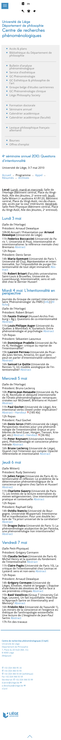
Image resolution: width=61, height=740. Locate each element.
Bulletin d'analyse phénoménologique (21, 67)
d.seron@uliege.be (10, 683)
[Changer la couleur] (34, 12)
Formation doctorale (22, 105)
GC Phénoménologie (22, 76)
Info (46, 302)
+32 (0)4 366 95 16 (13, 668)
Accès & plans (18, 49)
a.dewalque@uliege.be (12, 686)
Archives (23, 178)
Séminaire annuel (20, 109)
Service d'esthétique (22, 72)
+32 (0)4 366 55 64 (13, 674)
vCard (4, 689)
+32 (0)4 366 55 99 (24, 680)
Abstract (20, 247)
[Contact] (28, 12)
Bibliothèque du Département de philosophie (30, 54)
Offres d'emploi (19, 144)
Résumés (8, 178)
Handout (20, 412)
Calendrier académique (24, 113)
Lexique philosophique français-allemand (29, 129)
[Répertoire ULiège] (22, 4)
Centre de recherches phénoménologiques (23, 32)
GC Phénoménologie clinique (27, 91)
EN (28, 4)
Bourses (14, 140)
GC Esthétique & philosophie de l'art (29, 81)
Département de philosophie (23, 25)
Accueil (6, 175)
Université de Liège (16, 21)
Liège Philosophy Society (24, 95)
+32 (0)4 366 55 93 (13, 671)
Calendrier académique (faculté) (30, 117)
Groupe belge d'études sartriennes (31, 87)
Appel (39, 175)
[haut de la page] (29, 737)
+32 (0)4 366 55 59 (14, 677)
